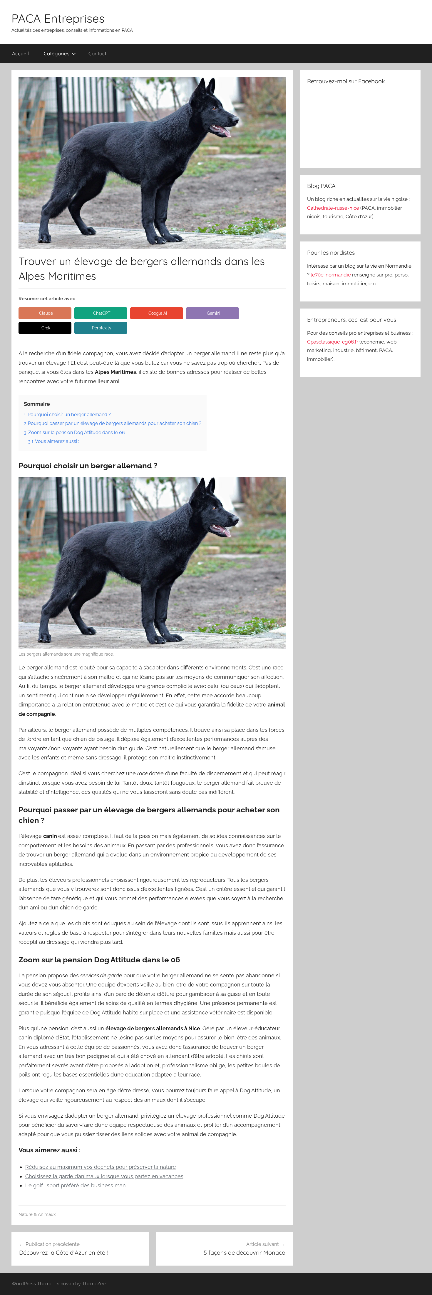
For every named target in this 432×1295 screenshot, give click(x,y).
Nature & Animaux (37, 1214)
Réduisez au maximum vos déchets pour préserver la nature (100, 1167)
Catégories (56, 53)
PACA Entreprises (58, 18)
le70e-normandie (331, 275)
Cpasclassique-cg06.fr (333, 342)
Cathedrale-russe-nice (333, 208)
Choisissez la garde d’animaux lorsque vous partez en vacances (104, 1176)
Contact (97, 53)
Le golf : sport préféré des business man (75, 1185)
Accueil (20, 53)
